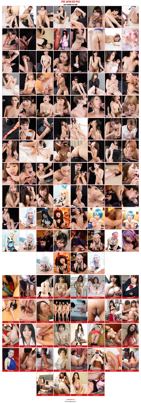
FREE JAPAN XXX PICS (70, 1)
